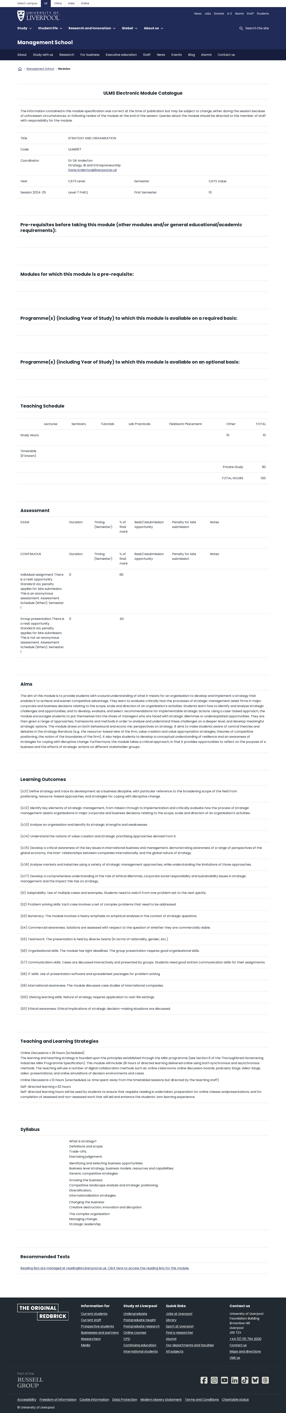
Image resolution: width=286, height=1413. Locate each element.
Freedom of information (58, 1399)
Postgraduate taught (139, 1320)
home (19, 69)
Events (176, 54)
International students (140, 1351)
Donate (219, 14)
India (71, 3)
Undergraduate (135, 1313)
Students (263, 14)
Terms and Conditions (202, 1399)
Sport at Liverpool (179, 1326)
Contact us (226, 54)
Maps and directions (245, 1351)
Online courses (134, 1332)
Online (85, 3)
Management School (45, 42)
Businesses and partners (100, 1332)
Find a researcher (179, 1332)
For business (89, 54)
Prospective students (97, 1326)
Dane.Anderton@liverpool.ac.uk (92, 170)
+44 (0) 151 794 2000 (245, 1339)
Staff (250, 14)
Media (85, 1345)
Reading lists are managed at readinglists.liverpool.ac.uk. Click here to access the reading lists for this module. (104, 1268)
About (22, 54)
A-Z (229, 14)
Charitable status (235, 1399)
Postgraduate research (141, 1326)
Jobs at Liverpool (179, 1313)
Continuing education (139, 1345)
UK (46, 3)
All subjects (174, 1351)
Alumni (239, 14)
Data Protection (124, 1399)
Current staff (91, 1320)
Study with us (43, 54)
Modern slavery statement (161, 1399)
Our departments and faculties (190, 1345)
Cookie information (94, 1399)
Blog (191, 54)
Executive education (121, 54)
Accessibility (26, 1399)
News (197, 14)
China (58, 3)
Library (171, 1320)
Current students (94, 1313)
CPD (126, 1339)
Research (66, 54)
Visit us (235, 1357)
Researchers (91, 1339)
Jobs (208, 14)
